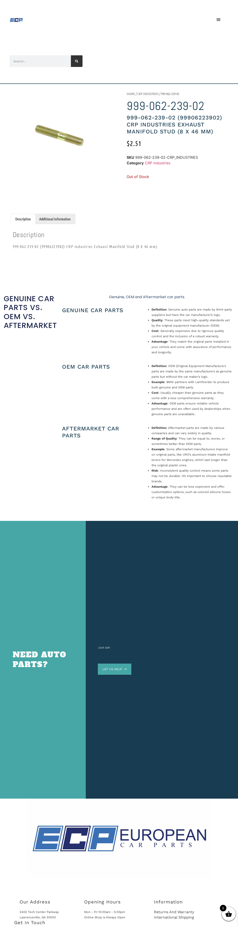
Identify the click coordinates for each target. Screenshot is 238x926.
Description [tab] (23, 219)
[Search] (77, 61)
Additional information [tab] (55, 219)
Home (131, 94)
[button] (218, 19)
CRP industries (148, 94)
